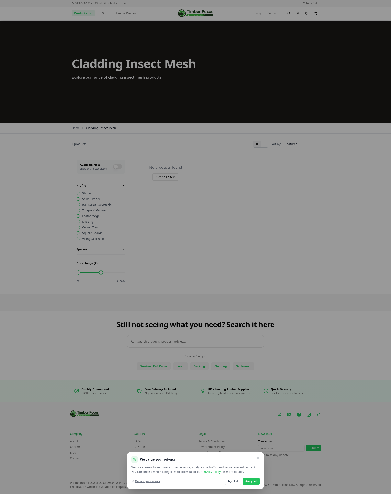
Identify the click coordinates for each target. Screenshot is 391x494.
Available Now (90, 165)
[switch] (117, 166)
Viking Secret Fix (93, 238)
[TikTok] (318, 414)
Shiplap (87, 193)
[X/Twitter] (279, 414)
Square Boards (92, 233)
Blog (258, 13)
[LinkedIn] (289, 414)
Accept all (251, 481)
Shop (105, 13)
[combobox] (301, 144)
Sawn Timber (91, 199)
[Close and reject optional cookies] (258, 458)
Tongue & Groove (94, 210)
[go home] (195, 13)
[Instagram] (308, 414)
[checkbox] (78, 193)
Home (76, 128)
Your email (265, 441)
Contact (272, 13)
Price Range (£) (87, 263)
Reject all (233, 481)
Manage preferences (147, 481)
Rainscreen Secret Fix (96, 204)
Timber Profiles (126, 13)
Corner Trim (90, 227)
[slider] (79, 272)
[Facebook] (299, 414)
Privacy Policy (211, 472)
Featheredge (91, 216)
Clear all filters (166, 177)
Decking (87, 221)
